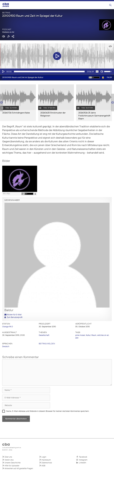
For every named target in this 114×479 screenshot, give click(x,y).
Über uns (8, 457)
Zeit (76, 338)
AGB (43, 466)
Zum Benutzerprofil (14, 317)
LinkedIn (82, 463)
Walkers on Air (8, 32)
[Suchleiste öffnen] (110, 5)
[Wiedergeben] (3, 71)
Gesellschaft (44, 335)
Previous (1, 102)
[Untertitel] (97, 71)
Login (43, 457)
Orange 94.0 (7, 327)
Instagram (82, 460)
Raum (93, 335)
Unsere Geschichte (12, 463)
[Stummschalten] (101, 71)
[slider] (49, 71)
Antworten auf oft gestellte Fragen (18, 469)
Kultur (88, 335)
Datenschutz (46, 463)
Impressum (46, 460)
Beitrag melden (47, 343)
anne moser (80, 335)
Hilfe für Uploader (11, 466)
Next (112, 102)
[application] (57, 71)
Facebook (82, 457)
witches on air (103, 335)
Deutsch (5, 347)
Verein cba (9, 460)
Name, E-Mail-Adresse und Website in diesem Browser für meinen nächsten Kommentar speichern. (47, 411)
